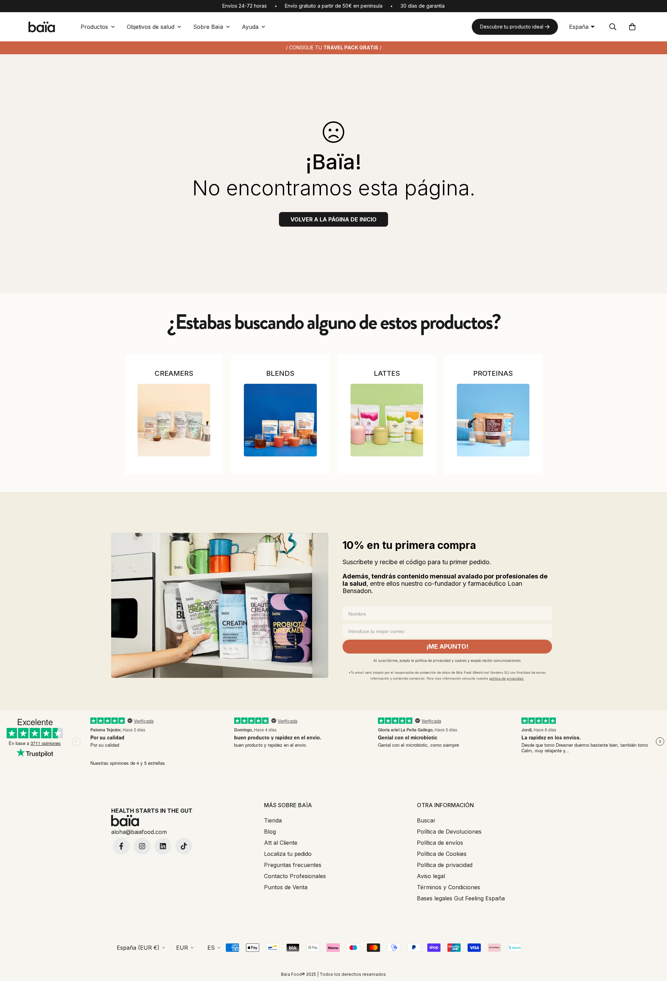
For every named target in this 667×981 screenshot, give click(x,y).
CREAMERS (174, 373)
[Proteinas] (493, 420)
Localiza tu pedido (288, 853)
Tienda (273, 820)
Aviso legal (431, 876)
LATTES (387, 373)
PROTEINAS (493, 373)
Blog (270, 831)
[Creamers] (174, 420)
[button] (632, 27)
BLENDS (280, 373)
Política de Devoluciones (449, 831)
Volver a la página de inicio (333, 219)
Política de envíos (440, 842)
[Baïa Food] (42, 27)
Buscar (426, 820)
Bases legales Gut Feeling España (461, 898)
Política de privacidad (444, 864)
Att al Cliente (280, 842)
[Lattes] (387, 420)
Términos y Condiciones (448, 887)
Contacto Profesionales (295, 876)
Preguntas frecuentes (292, 864)
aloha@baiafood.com (139, 831)
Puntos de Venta (285, 887)
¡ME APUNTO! (447, 646)
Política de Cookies (442, 853)
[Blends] (280, 420)
